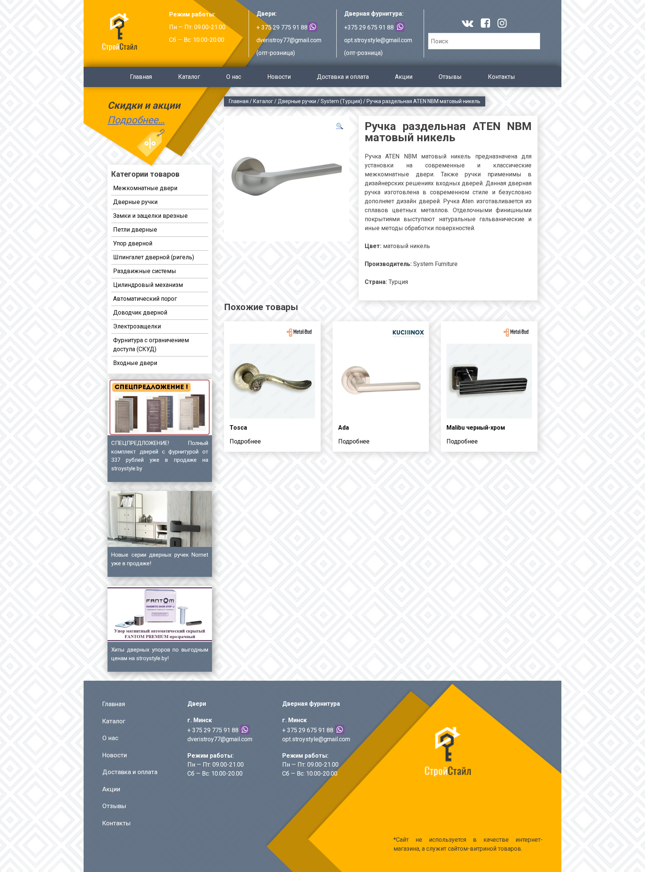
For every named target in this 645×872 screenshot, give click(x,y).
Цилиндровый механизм (148, 284)
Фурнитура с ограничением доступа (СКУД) (151, 345)
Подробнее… (136, 120)
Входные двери (135, 363)
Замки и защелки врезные (150, 215)
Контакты (501, 76)
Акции (403, 76)
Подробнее (245, 441)
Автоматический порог (145, 298)
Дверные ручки (297, 101)
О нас (233, 76)
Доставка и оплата (343, 76)
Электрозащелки (137, 326)
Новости (279, 76)
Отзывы (450, 76)
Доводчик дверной (140, 312)
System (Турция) (341, 101)
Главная (141, 76)
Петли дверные (135, 229)
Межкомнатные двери (145, 188)
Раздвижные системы (144, 271)
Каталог (189, 76)
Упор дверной (132, 243)
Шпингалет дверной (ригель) (153, 257)
